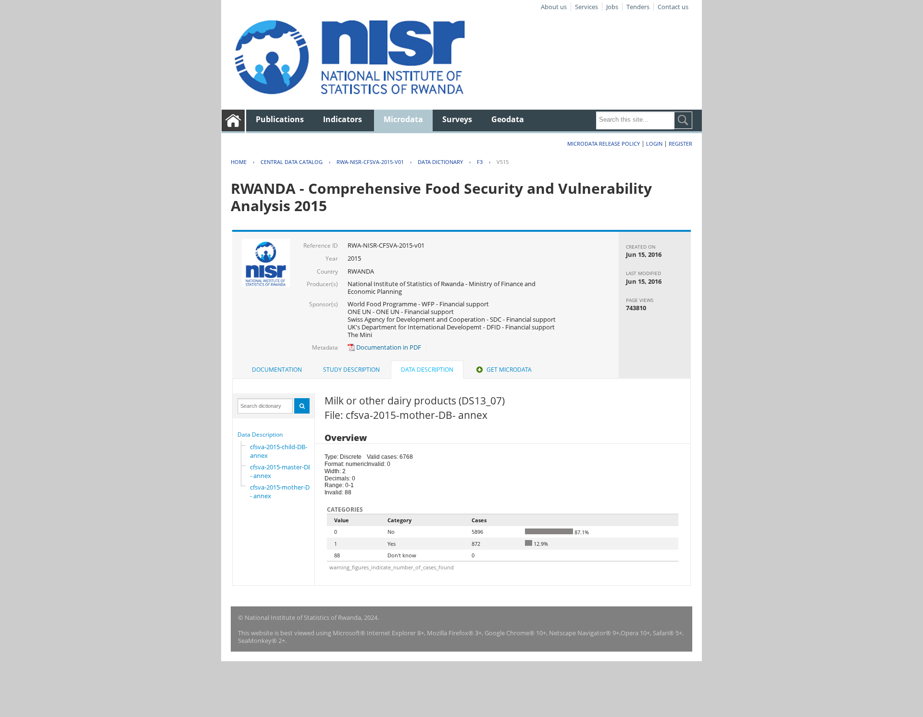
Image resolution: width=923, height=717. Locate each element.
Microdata (403, 119)
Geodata (507, 119)
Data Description (260, 434)
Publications (280, 119)
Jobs (612, 6)
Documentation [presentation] (277, 369)
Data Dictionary (440, 161)
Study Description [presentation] (351, 369)
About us (554, 6)
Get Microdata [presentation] (509, 369)
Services (586, 6)
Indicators (342, 119)
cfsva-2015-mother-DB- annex (281, 491)
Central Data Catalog (292, 161)
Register (680, 143)
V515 (503, 161)
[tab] (277, 370)
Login (654, 143)
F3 (480, 161)
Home (239, 161)
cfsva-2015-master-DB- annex (281, 471)
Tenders (637, 6)
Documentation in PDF (388, 347)
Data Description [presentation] (427, 369)
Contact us (673, 6)
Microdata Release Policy (603, 143)
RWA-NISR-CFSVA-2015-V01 (370, 161)
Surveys (457, 119)
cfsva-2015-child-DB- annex (278, 451)
